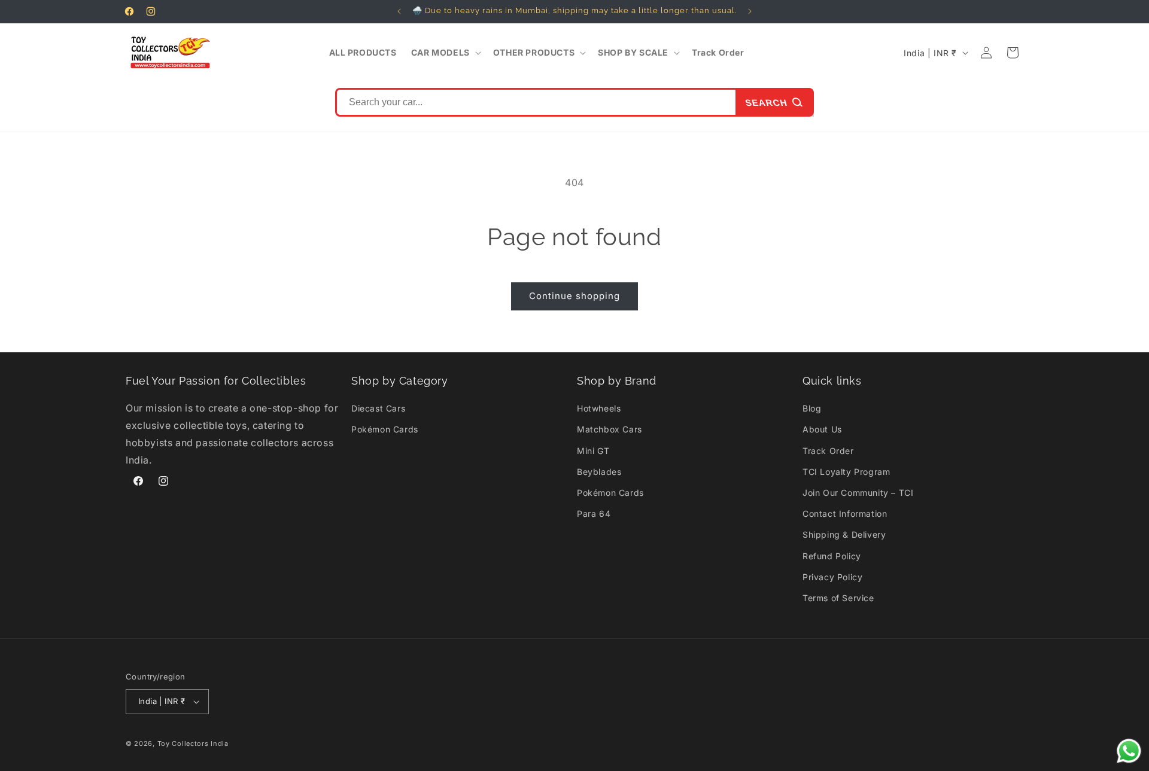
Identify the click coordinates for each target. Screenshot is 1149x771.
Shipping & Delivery (844, 534)
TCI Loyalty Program (846, 472)
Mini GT (593, 451)
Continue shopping (574, 295)
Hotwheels (599, 408)
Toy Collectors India (193, 743)
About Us (822, 429)
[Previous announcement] (399, 11)
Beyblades (599, 472)
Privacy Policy (832, 577)
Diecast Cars (378, 408)
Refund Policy (832, 556)
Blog (812, 408)
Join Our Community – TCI (858, 492)
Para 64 (593, 513)
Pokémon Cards (384, 429)
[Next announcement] (750, 11)
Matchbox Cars (609, 429)
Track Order (828, 451)
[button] (445, 52)
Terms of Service (838, 598)
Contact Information (845, 513)
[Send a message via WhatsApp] (1129, 751)
